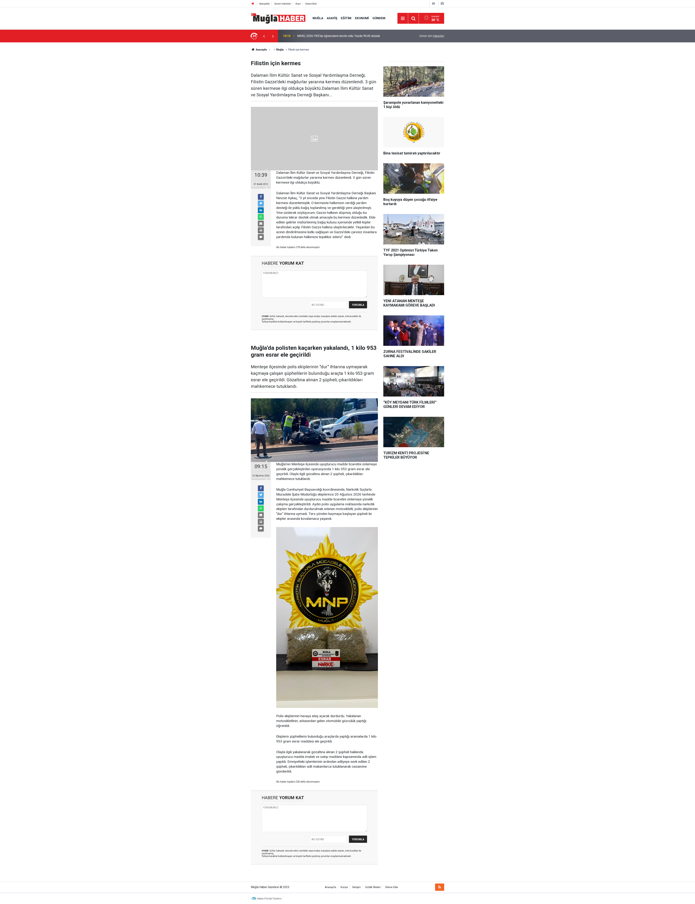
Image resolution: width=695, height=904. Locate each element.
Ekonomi (362, 18)
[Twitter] (261, 203)
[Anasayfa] (253, 3)
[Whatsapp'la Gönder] (261, 217)
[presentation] (263, 36)
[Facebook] (261, 197)
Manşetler (264, 3)
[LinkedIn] (261, 210)
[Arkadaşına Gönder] (261, 223)
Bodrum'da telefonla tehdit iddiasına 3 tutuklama (327, 36)
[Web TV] (433, 3)
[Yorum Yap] (261, 237)
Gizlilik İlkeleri (373, 887)
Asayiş (332, 18)
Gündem (378, 18)
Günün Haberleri (282, 3)
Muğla (318, 18)
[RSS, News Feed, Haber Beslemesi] (439, 887)
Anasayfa (330, 887)
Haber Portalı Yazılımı (269, 898)
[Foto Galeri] (442, 3)
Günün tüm (431, 36)
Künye (344, 887)
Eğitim (346, 18)
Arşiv (298, 3)
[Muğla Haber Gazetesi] (278, 18)
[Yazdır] (261, 230)
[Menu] (402, 18)
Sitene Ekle (311, 3)
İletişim (356, 887)
